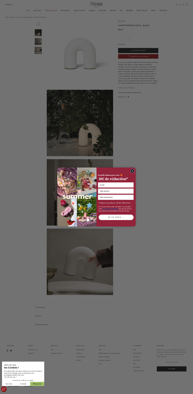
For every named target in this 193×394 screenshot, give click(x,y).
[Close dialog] (132, 171)
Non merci (9, 384)
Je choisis (23, 384)
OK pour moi (37, 384)
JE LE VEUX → (116, 217)
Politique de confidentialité (110, 209)
